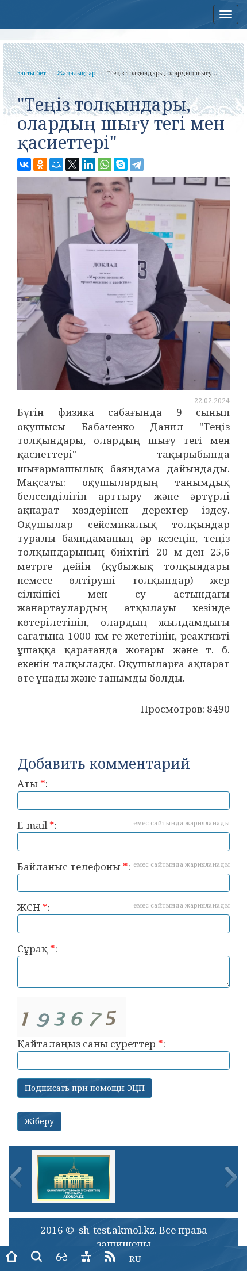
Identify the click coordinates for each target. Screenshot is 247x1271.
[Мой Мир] (56, 164)
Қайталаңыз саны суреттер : (91, 1043)
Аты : (32, 783)
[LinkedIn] (88, 164)
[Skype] (121, 164)
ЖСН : (123, 907)
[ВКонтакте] (24, 164)
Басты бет (31, 73)
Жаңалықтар (76, 73)
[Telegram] (137, 164)
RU (135, 1258)
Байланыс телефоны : (123, 866)
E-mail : (123, 825)
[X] (72, 164)
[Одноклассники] (40, 164)
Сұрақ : (37, 948)
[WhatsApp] (104, 164)
